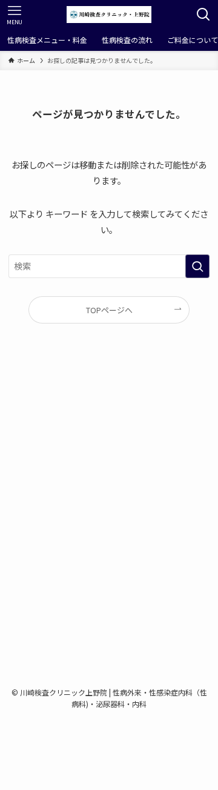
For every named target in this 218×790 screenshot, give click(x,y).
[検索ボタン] (203, 14)
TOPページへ (109, 310)
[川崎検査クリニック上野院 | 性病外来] (109, 14)
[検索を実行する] (197, 266)
